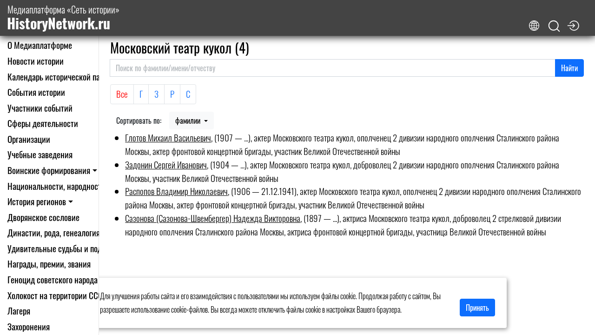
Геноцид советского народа (52, 279)
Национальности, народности (56, 186)
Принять (477, 307)
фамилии (188, 120)
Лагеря (18, 310)
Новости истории (35, 60)
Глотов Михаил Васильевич (168, 137)
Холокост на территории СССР (57, 295)
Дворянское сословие (43, 217)
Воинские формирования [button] (48, 170)
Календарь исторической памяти (61, 76)
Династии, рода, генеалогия (53, 232)
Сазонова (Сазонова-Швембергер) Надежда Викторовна (212, 218)
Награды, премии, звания (49, 263)
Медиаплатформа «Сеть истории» (63, 18)
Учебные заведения (40, 154)
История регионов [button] (36, 201)
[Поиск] (554, 26)
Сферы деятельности (42, 123)
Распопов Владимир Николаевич (176, 191)
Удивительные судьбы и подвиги (62, 248)
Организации (28, 139)
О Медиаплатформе (39, 45)
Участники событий (40, 107)
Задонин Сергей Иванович (166, 164)
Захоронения (28, 326)
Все (122, 93)
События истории (36, 92)
